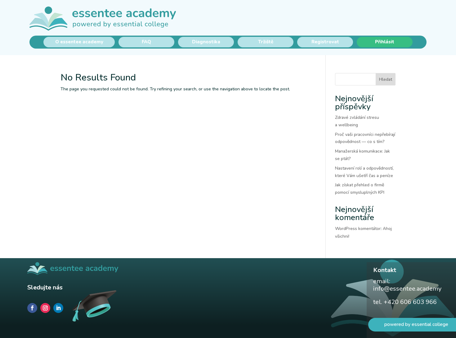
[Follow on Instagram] (45, 308)
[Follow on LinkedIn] (58, 308)
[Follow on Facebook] (32, 308)
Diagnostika (206, 42)
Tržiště (265, 42)
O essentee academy (79, 42)
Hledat (385, 79)
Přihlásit (384, 42)
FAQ (146, 42)
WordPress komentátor (358, 229)
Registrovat (325, 42)
